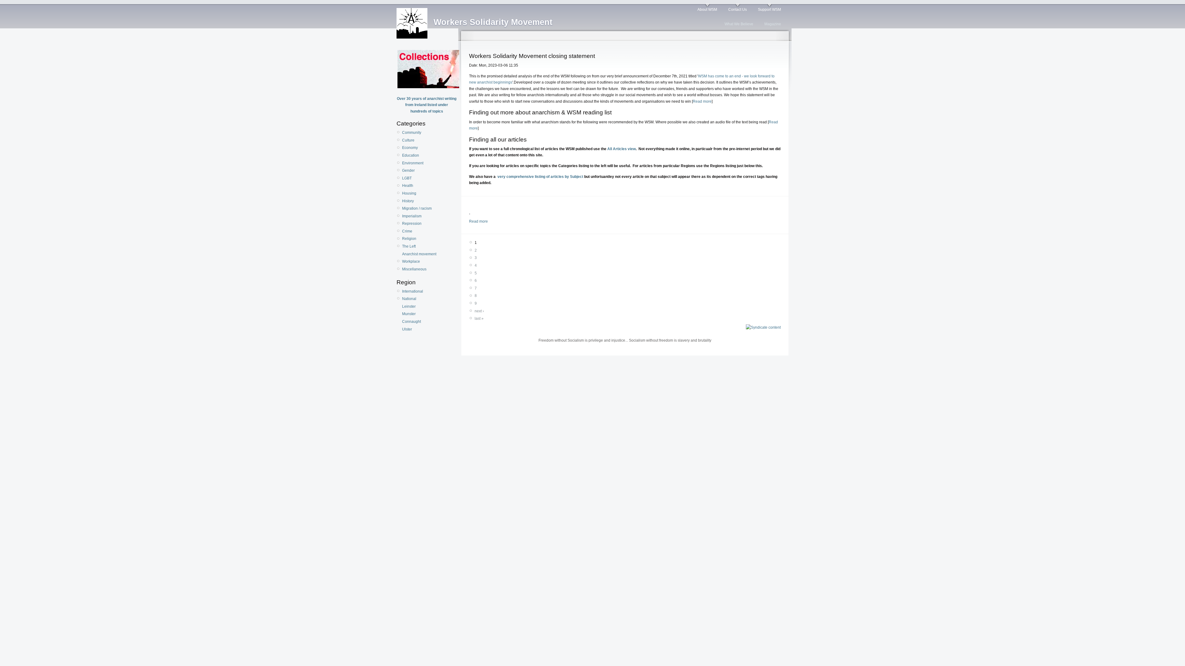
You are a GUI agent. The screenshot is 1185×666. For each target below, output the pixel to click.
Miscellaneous (414, 269)
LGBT (407, 178)
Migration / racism (417, 208)
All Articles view (621, 149)
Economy (410, 148)
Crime (407, 231)
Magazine (772, 24)
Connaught (411, 321)
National (409, 299)
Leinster (409, 306)
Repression (412, 223)
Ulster (407, 329)
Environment (412, 163)
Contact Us (737, 9)
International (412, 291)
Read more (702, 101)
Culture (408, 140)
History (408, 201)
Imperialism (412, 216)
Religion (409, 238)
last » (479, 318)
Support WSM (769, 9)
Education (410, 155)
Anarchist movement (419, 254)
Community (411, 132)
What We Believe (739, 24)
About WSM (707, 9)
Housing (409, 193)
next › (479, 311)
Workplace (411, 261)
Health (407, 185)
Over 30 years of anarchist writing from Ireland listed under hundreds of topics (426, 105)
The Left (409, 246)
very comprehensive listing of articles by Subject (539, 177)
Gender (408, 170)
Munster (409, 314)
